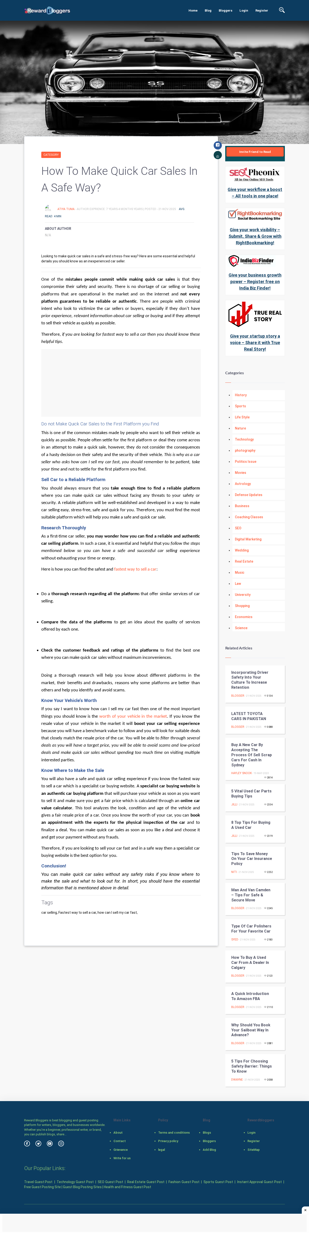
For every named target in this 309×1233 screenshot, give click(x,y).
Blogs (207, 1132)
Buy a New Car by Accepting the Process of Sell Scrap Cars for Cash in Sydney (251, 755)
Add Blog (209, 1149)
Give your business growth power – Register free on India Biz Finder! (255, 281)
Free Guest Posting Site (42, 1187)
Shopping (242, 606)
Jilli (234, 804)
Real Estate (244, 561)
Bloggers (225, 10)
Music (239, 572)
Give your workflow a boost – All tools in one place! (255, 192)
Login (243, 10)
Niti (234, 872)
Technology (244, 439)
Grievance (120, 1149)
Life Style (242, 417)
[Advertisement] (121, 383)
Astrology (243, 484)
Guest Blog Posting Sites (82, 1187)
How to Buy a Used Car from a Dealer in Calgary (250, 962)
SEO (238, 528)
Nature (240, 428)
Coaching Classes (249, 517)
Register (261, 10)
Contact (119, 1141)
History (241, 395)
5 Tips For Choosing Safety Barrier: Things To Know (251, 1066)
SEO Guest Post (110, 1182)
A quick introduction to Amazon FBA (250, 996)
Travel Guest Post (38, 1182)
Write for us (122, 1158)
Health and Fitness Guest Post (127, 1187)
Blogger (237, 695)
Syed (234, 939)
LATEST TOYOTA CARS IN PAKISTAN (248, 716)
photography (245, 450)
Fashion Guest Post (184, 1182)
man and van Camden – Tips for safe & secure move (250, 895)
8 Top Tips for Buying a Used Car (250, 825)
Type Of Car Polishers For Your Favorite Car (251, 928)
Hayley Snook (241, 773)
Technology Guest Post (75, 1182)
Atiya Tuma (66, 209)
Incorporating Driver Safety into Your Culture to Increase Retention (249, 680)
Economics (244, 617)
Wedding (242, 550)
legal (161, 1149)
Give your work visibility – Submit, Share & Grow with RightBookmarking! (255, 236)
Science (241, 628)
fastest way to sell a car (135, 569)
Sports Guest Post (218, 1182)
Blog (208, 10)
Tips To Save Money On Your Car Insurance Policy (251, 859)
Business (242, 506)
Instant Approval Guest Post (259, 1182)
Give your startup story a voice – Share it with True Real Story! (255, 343)
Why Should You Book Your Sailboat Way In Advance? (250, 1030)
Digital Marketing (248, 539)
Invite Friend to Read (255, 152)
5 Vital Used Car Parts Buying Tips (251, 793)
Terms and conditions (174, 1132)
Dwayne (237, 1079)
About (118, 1132)
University (243, 595)
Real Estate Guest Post (145, 1182)
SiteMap (253, 1149)
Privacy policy (168, 1141)
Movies (240, 473)
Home (193, 10)
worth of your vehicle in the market (133, 716)
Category (51, 155)
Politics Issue (245, 461)
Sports (240, 406)
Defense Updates (248, 495)
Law (238, 584)
